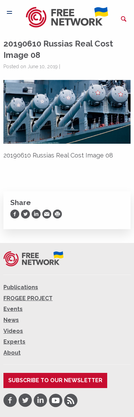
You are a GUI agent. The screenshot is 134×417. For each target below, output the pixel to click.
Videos (13, 331)
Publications (20, 287)
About (12, 352)
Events (13, 309)
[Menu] (9, 12)
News (11, 320)
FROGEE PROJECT (28, 298)
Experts (14, 341)
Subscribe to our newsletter (55, 380)
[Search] (124, 19)
